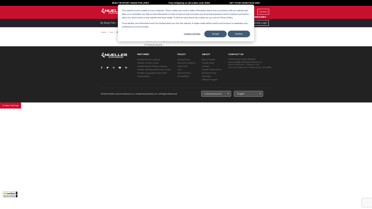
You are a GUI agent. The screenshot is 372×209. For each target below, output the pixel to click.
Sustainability (143, 76)
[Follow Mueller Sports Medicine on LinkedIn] (126, 68)
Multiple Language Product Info (152, 73)
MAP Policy (182, 66)
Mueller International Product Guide (154, 69)
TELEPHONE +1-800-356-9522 (241, 59)
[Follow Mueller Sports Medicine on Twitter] (108, 68)
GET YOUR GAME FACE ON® (244, 3)
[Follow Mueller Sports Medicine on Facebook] (101, 68)
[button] (10, 194)
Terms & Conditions (186, 63)
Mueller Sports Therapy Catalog (152, 66)
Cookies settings (192, 34)
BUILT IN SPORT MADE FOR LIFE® (130, 3)
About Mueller (208, 59)
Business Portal (209, 73)
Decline (239, 34)
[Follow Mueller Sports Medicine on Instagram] (114, 68)
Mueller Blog (208, 63)
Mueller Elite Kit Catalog (148, 59)
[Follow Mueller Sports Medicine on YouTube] (120, 68)
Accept (215, 34)
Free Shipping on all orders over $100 (189, 3)
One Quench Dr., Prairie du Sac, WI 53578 (251, 67)
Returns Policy (184, 73)
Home (103, 32)
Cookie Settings (10, 105)
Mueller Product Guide (148, 63)
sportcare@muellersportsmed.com (245, 62)
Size (111, 32)
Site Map (206, 76)
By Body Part (108, 22)
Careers (206, 66)
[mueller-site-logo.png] (114, 11)
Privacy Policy (183, 59)
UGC (179, 69)
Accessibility (183, 76)
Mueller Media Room (212, 69)
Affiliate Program (210, 79)
